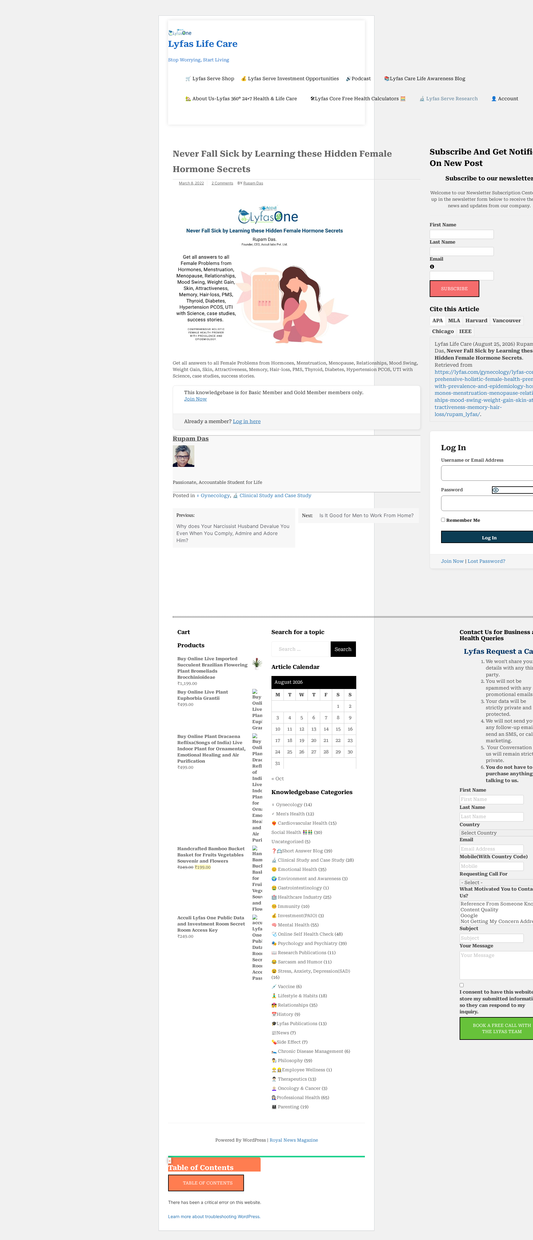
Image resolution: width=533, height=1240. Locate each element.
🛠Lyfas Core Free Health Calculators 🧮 (358, 98)
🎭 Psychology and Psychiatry (304, 943)
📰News (280, 1032)
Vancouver (507, 320)
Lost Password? (486, 561)
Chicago (443, 331)
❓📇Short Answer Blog (297, 850)
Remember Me (462, 520)
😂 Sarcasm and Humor (296, 961)
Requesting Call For (483, 874)
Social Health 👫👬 (292, 832)
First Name (443, 225)
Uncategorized (287, 841)
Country (470, 824)
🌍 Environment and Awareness (306, 878)
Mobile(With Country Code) (494, 856)
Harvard (476, 320)
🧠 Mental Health (290, 924)
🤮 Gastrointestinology (296, 887)
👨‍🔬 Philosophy (287, 1060)
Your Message (476, 946)
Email (436, 259)
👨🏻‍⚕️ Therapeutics (289, 1079)
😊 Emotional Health (294, 869)
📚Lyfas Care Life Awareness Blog (424, 78)
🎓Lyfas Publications (294, 1023)
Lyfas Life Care (203, 44)
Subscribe (454, 288)
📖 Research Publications (298, 952)
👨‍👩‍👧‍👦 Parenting (285, 1106)
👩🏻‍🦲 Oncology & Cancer (295, 1088)
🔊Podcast (358, 78)
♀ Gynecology (213, 495)
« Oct (277, 778)
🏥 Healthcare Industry (296, 897)
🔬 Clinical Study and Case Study (272, 495)
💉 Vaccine (283, 986)
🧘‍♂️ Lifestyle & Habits (294, 995)
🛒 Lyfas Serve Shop (209, 78)
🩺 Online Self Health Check (302, 934)
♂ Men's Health (288, 813)
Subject (469, 928)
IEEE (465, 331)
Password (452, 489)
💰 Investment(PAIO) (294, 915)
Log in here (247, 421)
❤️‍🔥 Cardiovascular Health (299, 823)
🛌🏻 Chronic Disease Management (307, 1051)
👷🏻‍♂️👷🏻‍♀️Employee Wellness (298, 1069)
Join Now (195, 399)
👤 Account (504, 98)
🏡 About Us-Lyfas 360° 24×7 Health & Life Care (241, 98)
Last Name (442, 242)
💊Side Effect (286, 1042)
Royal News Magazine (294, 1140)
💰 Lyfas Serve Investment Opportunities (290, 78)
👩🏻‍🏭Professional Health (295, 1097)
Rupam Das (253, 183)
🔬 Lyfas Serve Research (448, 98)
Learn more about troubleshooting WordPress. (214, 1216)
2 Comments (222, 183)
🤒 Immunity (285, 906)
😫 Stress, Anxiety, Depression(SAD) (310, 971)
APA (437, 320)
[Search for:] (301, 649)
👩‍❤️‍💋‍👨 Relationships (289, 1005)
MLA (454, 320)
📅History (282, 1014)
